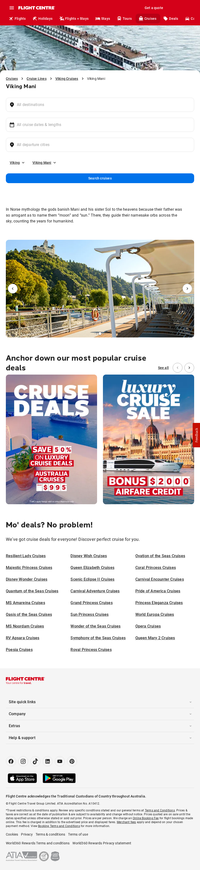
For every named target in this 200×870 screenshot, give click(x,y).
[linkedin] (47, 761)
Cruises (150, 19)
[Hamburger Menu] (12, 8)
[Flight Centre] (36, 8)
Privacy (26, 834)
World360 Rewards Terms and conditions (38, 843)
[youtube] (60, 761)
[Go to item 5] (105, 333)
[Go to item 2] (96, 333)
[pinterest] (72, 761)
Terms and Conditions (160, 810)
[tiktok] (35, 761)
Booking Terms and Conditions (59, 826)
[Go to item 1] (94, 333)
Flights (20, 19)
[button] (196, 435)
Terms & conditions (50, 834)
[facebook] (11, 761)
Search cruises (100, 178)
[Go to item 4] (103, 333)
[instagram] (23, 761)
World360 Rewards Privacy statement (101, 843)
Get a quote (154, 8)
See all (163, 368)
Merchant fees (126, 822)
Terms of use (78, 834)
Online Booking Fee (146, 818)
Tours (127, 19)
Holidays (45, 19)
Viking (15, 163)
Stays (105, 19)
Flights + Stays (77, 19)
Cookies (12, 834)
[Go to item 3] (100, 333)
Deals (173, 19)
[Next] (187, 288)
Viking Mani (41, 163)
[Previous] (13, 288)
